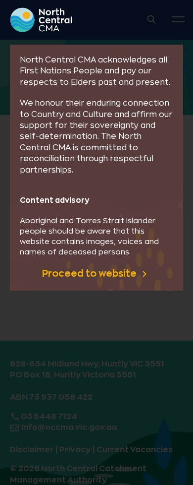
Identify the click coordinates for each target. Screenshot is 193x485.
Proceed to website (90, 273)
